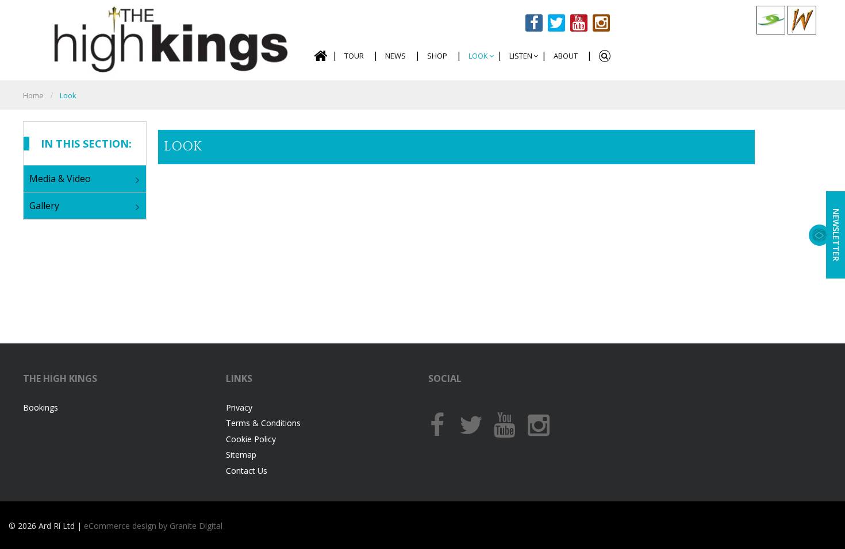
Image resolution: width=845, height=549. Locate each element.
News (395, 56)
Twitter (556, 23)
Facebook (534, 23)
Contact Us (246, 470)
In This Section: (86, 143)
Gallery (44, 205)
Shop (437, 56)
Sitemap (241, 454)
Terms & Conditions (263, 422)
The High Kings (167, 39)
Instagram (601, 23)
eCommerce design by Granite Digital (153, 525)
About (566, 56)
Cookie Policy (251, 439)
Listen (520, 56)
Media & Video (60, 178)
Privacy (239, 407)
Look (478, 56)
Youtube (578, 23)
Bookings (40, 407)
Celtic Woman (802, 20)
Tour (354, 56)
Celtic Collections (770, 20)
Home (320, 56)
